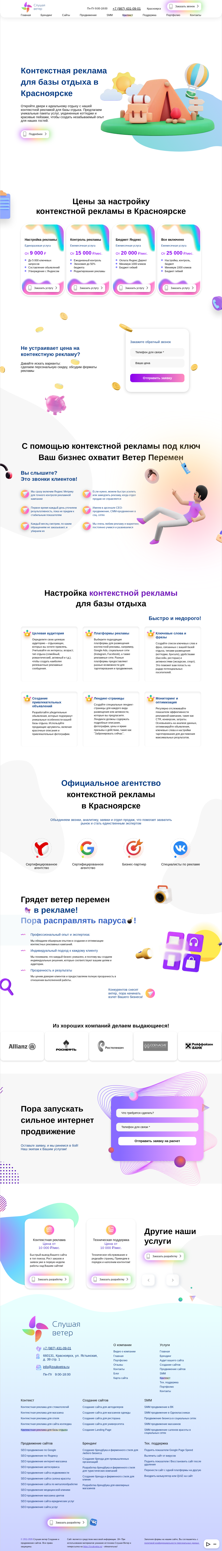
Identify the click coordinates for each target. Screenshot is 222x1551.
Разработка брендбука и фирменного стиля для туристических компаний (109, 1469)
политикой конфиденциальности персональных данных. (172, 1543)
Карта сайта (120, 1378)
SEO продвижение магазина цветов (42, 1495)
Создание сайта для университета (103, 1424)
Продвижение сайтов (173, 1369)
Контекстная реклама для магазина (42, 1412)
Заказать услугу (43, 288)
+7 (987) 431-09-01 (127, 8)
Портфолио (173, 15)
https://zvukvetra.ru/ (92, 1546)
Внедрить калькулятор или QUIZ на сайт (168, 1476)
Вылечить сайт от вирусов (160, 1455)
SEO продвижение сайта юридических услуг (47, 1501)
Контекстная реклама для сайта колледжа (46, 1424)
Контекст (127, 15)
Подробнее (36, 134)
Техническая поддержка (111, 1240)
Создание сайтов (170, 1364)
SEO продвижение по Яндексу (39, 1455)
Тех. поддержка (169, 1382)
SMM (110, 15)
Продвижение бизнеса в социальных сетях (170, 1418)
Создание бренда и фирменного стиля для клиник (108, 1478)
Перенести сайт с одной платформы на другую (172, 1470)
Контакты (195, 15)
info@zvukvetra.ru (56, 1367)
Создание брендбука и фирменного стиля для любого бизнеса (110, 1452)
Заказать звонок (185, 6)
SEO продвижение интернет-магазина (44, 1461)
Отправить (157, 378)
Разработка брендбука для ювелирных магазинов (106, 1487)
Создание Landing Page (97, 1429)
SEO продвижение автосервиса (40, 1467)
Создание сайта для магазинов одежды (107, 1412)
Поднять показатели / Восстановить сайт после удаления (172, 1463)
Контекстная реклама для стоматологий (45, 1407)
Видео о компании (124, 1351)
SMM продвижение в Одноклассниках (167, 1412)
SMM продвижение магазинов (162, 1424)
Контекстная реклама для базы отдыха (44, 1429)
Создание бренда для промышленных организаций (106, 1460)
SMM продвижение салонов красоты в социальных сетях (167, 1431)
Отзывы (118, 1364)
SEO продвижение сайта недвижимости (45, 1472)
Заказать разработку (50, 1279)
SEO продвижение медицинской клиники (45, 1490)
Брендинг (46, 15)
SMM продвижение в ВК (158, 1407)
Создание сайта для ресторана (101, 1418)
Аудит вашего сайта (172, 1360)
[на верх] (7, 1544)
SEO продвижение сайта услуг (39, 1507)
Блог (116, 1373)
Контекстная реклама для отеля (40, 1418)
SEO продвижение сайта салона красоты (46, 1478)
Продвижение (88, 15)
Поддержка (149, 15)
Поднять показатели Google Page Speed (168, 1450)
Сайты (66, 15)
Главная (26, 15)
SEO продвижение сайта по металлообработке (49, 1484)
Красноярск (154, 8)
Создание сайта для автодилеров (103, 1407)
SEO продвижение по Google (38, 1450)
